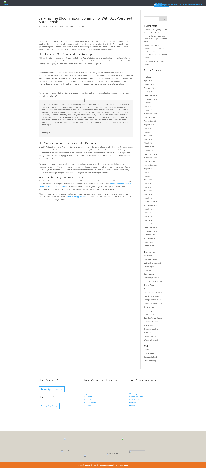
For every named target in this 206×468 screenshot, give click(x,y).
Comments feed (150, 357)
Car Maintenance (151, 270)
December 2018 (150, 202)
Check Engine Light (151, 277)
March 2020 (149, 198)
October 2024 (149, 117)
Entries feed (149, 353)
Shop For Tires (49, 406)
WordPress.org (150, 361)
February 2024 (150, 147)
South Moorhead (90, 402)
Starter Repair (149, 314)
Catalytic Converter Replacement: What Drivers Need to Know (155, 48)
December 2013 (150, 227)
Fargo (86, 394)
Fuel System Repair (151, 296)
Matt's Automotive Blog (75, 26)
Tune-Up (147, 332)
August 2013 (149, 242)
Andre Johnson (47, 26)
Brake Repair (149, 266)
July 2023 (147, 172)
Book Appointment (51, 389)
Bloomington (134, 394)
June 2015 (148, 213)
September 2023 (150, 165)
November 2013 (150, 231)
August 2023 (149, 169)
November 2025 (150, 99)
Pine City (132, 402)
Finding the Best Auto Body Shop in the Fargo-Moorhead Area (155, 39)
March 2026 (149, 84)
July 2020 (147, 183)
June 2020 (148, 187)
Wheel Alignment (151, 340)
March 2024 (149, 143)
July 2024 (147, 128)
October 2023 (149, 161)
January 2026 (149, 92)
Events (146, 288)
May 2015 (148, 216)
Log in (146, 349)
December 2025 (150, 95)
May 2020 (148, 191)
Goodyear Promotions (152, 299)
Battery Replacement (152, 263)
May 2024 (148, 136)
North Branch (134, 399)
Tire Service (148, 325)
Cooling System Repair (153, 281)
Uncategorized (150, 336)
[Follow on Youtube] (55, 414)
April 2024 (148, 139)
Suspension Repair (151, 321)
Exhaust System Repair (153, 292)
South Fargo (88, 399)
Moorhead (88, 397)
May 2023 (148, 180)
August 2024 (149, 125)
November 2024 (150, 114)
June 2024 (148, 132)
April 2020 (148, 194)
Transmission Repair (152, 329)
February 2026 (150, 88)
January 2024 (149, 150)
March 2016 (149, 209)
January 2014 (149, 224)
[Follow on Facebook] (40, 414)
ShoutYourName (122, 465)
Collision (87, 405)
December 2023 (150, 154)
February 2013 (150, 246)
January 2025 (149, 110)
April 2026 (148, 81)
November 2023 (150, 158)
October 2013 (149, 235)
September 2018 (150, 205)
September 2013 (150, 238)
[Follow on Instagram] (45, 414)
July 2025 (147, 106)
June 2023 (148, 176)
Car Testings (149, 274)
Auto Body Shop (150, 259)
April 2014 (148, 220)
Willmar (132, 405)
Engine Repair (149, 285)
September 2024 (150, 121)
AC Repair (148, 255)
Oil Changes (149, 307)
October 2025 (149, 103)
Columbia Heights (136, 397)
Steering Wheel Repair (153, 318)
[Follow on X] (50, 414)
